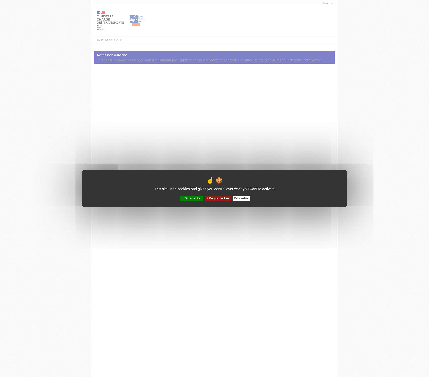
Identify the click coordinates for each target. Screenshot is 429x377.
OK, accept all (192, 198)
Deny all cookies (219, 198)
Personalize (241, 198)
